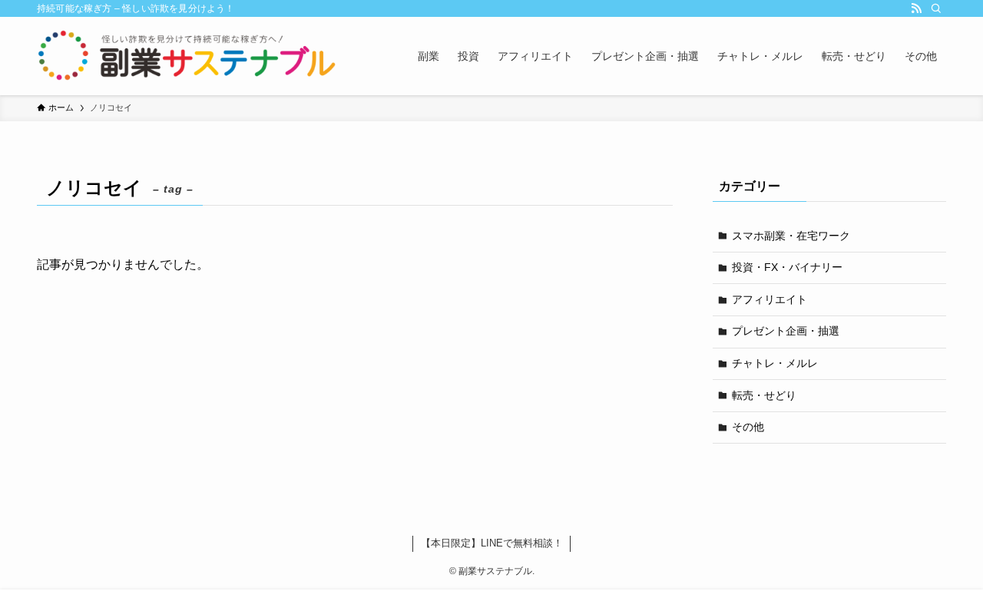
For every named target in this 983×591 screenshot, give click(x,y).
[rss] (916, 8)
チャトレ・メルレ (775, 363)
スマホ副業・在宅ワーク (791, 235)
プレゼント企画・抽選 (785, 331)
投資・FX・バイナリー (787, 267)
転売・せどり (764, 395)
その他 (748, 427)
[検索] (936, 8)
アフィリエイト (769, 299)
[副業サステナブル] (187, 56)
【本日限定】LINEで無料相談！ (492, 543)
